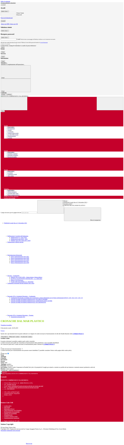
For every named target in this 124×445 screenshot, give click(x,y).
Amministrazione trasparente (11, 418)
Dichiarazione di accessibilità (11, 412)
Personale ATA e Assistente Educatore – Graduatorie (21, 296)
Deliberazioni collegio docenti (15, 242)
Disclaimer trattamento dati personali (10, 430)
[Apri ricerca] (110, 103)
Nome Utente (20, 13)
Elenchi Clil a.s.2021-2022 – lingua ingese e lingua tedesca (26, 277)
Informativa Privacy (9, 409)
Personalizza (4, 336)
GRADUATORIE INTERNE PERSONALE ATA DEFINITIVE (28, 302)
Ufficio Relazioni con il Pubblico (13, 410)
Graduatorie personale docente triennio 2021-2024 (20, 283)
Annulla (3, 94)
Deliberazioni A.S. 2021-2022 (19, 237)
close (2, 111)
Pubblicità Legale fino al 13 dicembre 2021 (75, 202)
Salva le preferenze (13, 370)
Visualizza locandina (6, 325)
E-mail (18, 39)
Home (65, 201)
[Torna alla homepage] (62, 96)
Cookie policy (8, 406)
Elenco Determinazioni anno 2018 (20, 262)
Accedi (3, 4)
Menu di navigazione (95, 220)
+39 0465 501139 (11, 384)
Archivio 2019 (68, 204)
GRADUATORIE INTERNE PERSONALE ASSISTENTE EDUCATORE (31, 301)
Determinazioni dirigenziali (14, 255)
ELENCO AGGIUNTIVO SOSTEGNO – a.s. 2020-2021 (26, 278)
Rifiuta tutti (14, 336)
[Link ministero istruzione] (8, 3)
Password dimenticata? (7, 18)
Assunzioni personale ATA (18, 317)
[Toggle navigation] (14, 103)
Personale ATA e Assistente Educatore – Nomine (20, 315)
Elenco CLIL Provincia (17, 280)
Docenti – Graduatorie (13, 275)
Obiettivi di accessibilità (10, 413)
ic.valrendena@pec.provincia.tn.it (23, 387)
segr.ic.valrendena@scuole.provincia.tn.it (25, 386)
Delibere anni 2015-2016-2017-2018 (20, 240)
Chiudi (2, 52)
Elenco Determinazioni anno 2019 (20, 259)
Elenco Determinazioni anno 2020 (20, 258)
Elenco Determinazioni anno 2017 (20, 261)
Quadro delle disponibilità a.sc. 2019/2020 (22, 281)
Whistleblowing (8, 415)
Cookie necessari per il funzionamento (11, 349)
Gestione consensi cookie (11, 416)
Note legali (7, 407)
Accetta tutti (26, 336)
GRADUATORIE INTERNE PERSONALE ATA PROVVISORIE (29, 299)
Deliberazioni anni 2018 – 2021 (19, 239)
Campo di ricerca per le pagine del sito (11, 212)
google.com (4, 353)
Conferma (9, 94)
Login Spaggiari (44, 42)
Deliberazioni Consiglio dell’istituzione (18, 236)
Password (19, 15)
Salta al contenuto (5, 1)
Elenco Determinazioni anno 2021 (20, 256)
